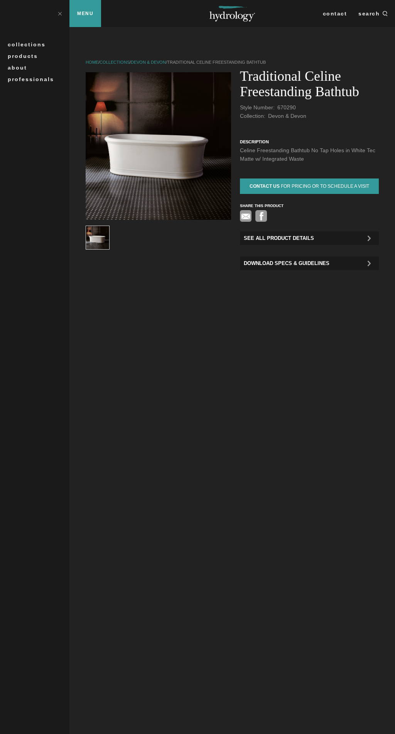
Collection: (253, 116)
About (17, 68)
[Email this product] (246, 216)
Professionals (31, 79)
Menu (85, 13)
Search (369, 13)
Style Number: (258, 107)
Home (92, 62)
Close (59, 13)
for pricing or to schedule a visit (309, 186)
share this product (262, 206)
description (254, 141)
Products (23, 56)
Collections (27, 44)
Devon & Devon (148, 62)
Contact (335, 13)
